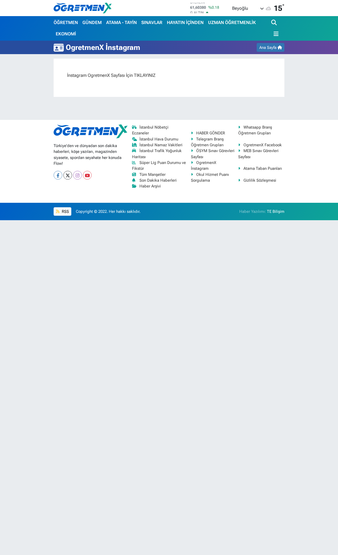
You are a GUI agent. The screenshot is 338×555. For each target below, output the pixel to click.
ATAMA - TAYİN (121, 22)
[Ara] (274, 23)
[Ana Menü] (275, 34)
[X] (67, 175)
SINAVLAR (151, 22)
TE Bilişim (275, 211)
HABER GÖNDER (210, 133)
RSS (65, 211)
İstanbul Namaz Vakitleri (160, 145)
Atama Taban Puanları (262, 168)
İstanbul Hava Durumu (158, 139)
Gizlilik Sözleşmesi (259, 180)
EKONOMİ (66, 33)
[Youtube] (87, 175)
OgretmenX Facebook (262, 145)
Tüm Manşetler (152, 174)
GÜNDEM (92, 22)
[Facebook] (58, 175)
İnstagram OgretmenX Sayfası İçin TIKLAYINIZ (111, 75)
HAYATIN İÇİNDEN (185, 22)
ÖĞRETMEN (66, 22)
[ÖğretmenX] (83, 8)
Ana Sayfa (268, 47)
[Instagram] (77, 175)
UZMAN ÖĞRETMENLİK (232, 22)
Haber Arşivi (150, 186)
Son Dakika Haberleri (158, 180)
